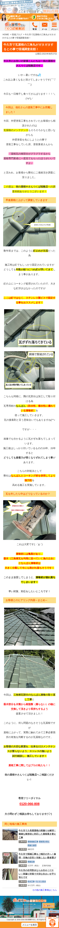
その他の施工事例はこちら (44, 890)
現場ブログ (17, 34)
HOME (6, 34)
